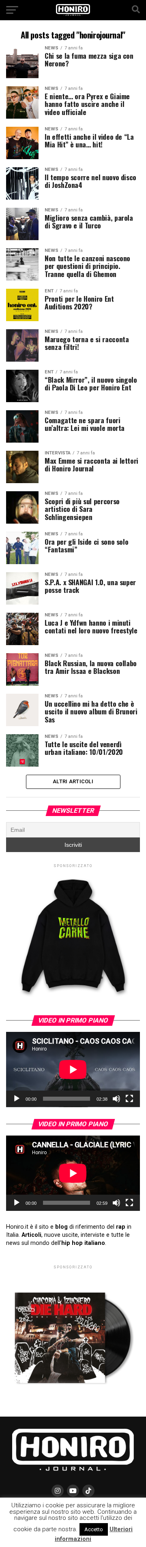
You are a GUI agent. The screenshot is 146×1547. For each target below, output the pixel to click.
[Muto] (116, 1099)
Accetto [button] (93, 1529)
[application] (73, 1069)
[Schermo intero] (129, 1099)
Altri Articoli (73, 781)
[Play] (17, 1099)
